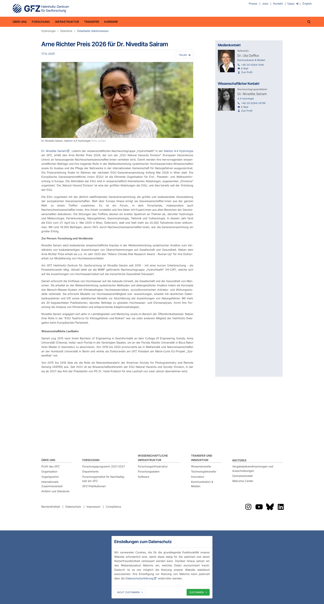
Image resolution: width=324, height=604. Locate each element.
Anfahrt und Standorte (55, 491)
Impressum (93, 506)
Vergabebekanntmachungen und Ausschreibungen (252, 468)
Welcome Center (242, 481)
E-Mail (244, 68)
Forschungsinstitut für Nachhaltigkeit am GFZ (103, 479)
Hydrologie (48, 31)
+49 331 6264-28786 (253, 103)
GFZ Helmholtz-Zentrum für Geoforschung (40, 8)
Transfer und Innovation (201, 458)
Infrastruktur (67, 21)
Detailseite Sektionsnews (93, 31)
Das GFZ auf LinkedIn (280, 506)
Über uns (19, 21)
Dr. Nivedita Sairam (53, 151)
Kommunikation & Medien (202, 484)
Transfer (91, 21)
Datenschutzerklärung (139, 578)
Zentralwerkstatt (242, 476)
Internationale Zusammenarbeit (51, 484)
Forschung (41, 21)
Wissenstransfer (201, 466)
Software (143, 476)
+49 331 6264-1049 (252, 64)
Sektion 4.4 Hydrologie (178, 151)
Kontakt (278, 3)
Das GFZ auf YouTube (259, 506)
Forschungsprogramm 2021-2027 (103, 466)
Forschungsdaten (148, 471)
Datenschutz (73, 506)
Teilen (290, 3)
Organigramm (50, 476)
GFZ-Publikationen (94, 486)
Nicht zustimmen (128, 592)
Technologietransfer (203, 471)
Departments (90, 471)
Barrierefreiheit (50, 506)
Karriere (111, 21)
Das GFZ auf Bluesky (270, 506)
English (307, 3)
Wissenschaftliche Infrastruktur (153, 458)
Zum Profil (246, 72)
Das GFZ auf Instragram (248, 506)
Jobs (265, 3)
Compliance (113, 506)
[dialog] (162, 567)
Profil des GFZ (50, 466)
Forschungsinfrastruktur (153, 466)
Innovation (197, 476)
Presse (253, 3)
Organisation (49, 471)
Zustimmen (196, 592)
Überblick (66, 31)
